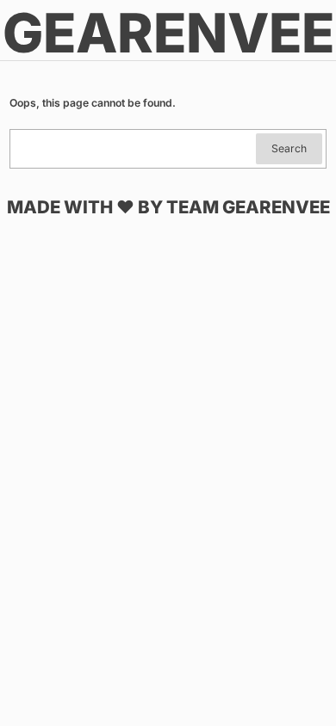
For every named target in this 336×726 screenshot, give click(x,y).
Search (289, 148)
